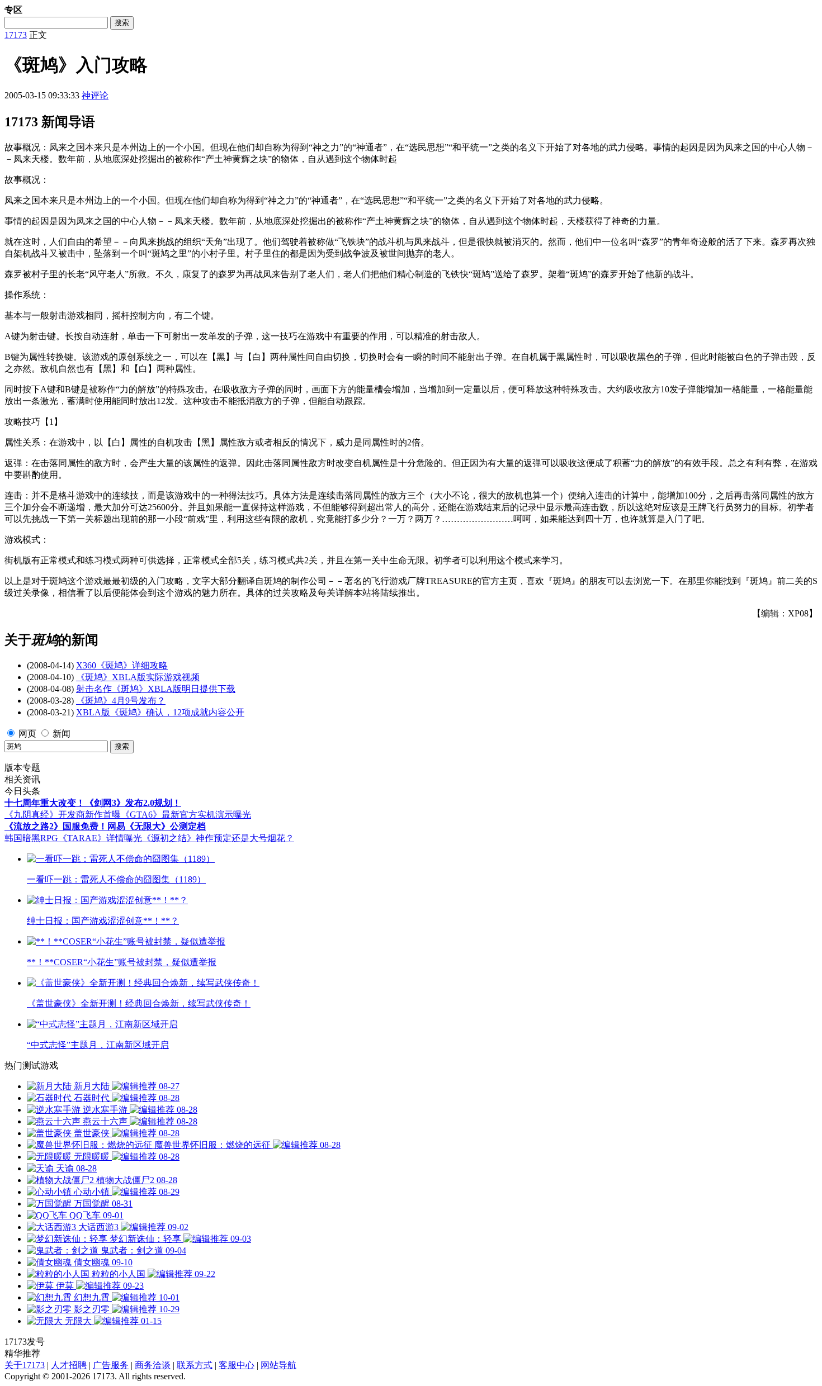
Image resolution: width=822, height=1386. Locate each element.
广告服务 (111, 1365)
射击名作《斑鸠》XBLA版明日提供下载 (155, 689)
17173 (15, 35)
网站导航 (278, 1365)
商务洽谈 (153, 1365)
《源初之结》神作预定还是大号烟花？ (218, 838)
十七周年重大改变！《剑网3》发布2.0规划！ (92, 803)
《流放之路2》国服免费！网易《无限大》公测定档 (105, 826)
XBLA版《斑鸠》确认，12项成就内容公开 (160, 712)
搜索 (122, 22)
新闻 (61, 733)
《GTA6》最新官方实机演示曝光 (186, 814)
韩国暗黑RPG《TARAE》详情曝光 (73, 838)
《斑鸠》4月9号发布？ (121, 700)
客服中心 (236, 1365)
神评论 (95, 95)
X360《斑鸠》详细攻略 (122, 665)
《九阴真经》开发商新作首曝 (62, 814)
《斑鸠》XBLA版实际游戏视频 (138, 677)
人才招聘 (69, 1365)
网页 (27, 733)
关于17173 (24, 1365)
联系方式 (194, 1365)
